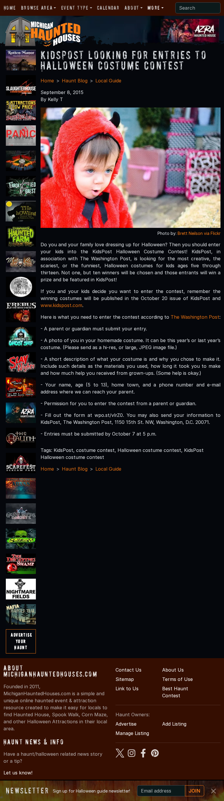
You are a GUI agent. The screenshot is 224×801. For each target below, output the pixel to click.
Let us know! (18, 773)
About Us (173, 670)
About (132, 8)
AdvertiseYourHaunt (21, 641)
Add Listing (174, 724)
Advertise (126, 724)
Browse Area (36, 8)
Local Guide (108, 81)
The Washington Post (195, 317)
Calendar (108, 8)
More (154, 8)
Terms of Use (177, 679)
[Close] (213, 791)
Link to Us (127, 688)
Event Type (75, 8)
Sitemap (125, 679)
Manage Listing (132, 733)
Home (10, 8)
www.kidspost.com (61, 305)
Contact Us (128, 670)
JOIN (194, 791)
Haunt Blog (75, 81)
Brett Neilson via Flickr (199, 233)
